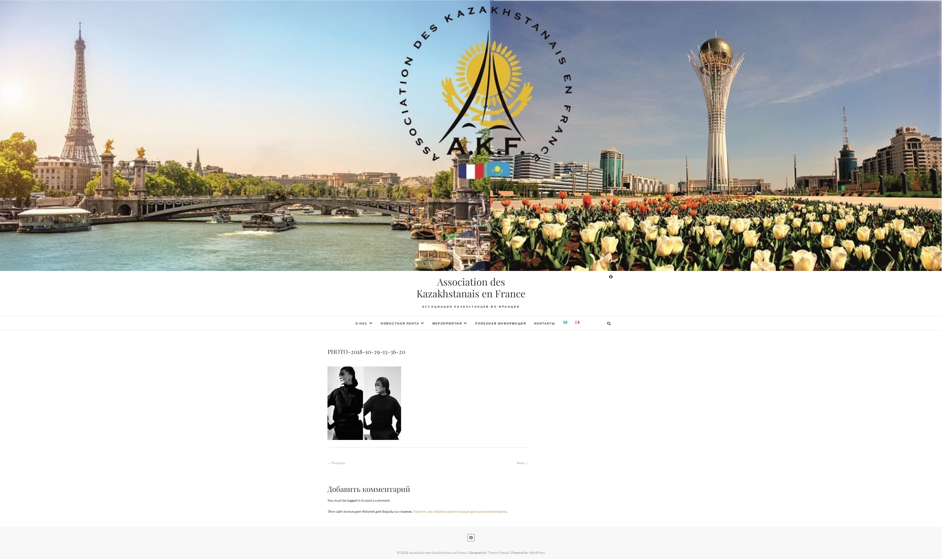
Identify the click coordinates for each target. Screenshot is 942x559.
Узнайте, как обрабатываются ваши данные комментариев (459, 511)
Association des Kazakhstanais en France (471, 287)
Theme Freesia (498, 553)
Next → (522, 463)
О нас (361, 323)
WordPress (537, 553)
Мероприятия (447, 323)
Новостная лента (400, 323)
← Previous (336, 463)
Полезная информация (500, 323)
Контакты (544, 323)
